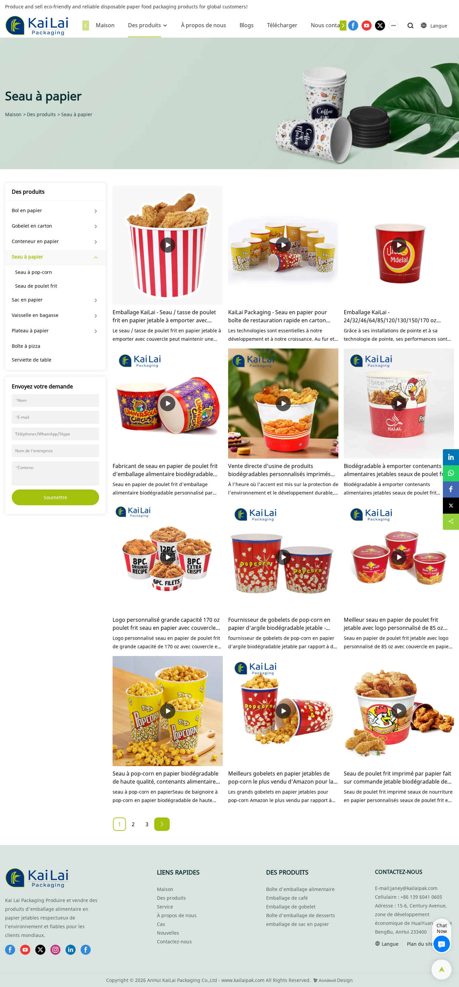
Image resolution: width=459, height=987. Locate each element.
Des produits (144, 25)
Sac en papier (27, 299)
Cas (161, 924)
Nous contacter (330, 25)
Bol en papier (27, 210)
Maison (105, 25)
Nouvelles (168, 933)
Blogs (247, 25)
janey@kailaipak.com (413, 888)
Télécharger (282, 25)
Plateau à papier (30, 330)
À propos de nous (203, 25)
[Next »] (162, 824)
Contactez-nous (174, 941)
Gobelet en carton (32, 226)
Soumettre (55, 497)
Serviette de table (31, 360)
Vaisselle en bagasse (35, 315)
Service (165, 906)
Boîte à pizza (26, 346)
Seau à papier (76, 114)
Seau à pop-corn (33, 272)
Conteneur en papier (35, 241)
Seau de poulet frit (36, 286)
